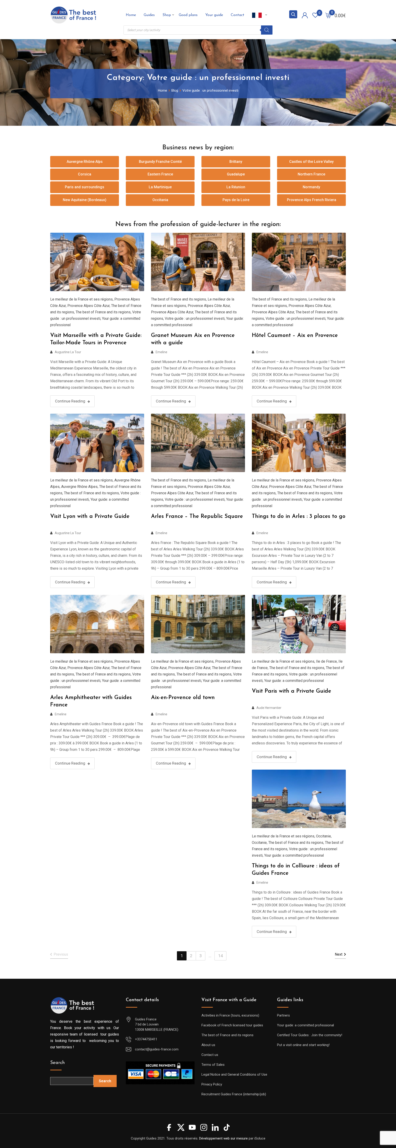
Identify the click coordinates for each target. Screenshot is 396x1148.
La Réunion (235, 187)
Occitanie (323, 836)
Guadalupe (236, 174)
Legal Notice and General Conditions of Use (234, 1074)
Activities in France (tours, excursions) (230, 1015)
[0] (328, 15)
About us (208, 1045)
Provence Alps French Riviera (311, 200)
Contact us (209, 1055)
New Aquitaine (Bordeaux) (84, 200)
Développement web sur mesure (223, 1138)
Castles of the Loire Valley (311, 161)
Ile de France (326, 661)
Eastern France (160, 174)
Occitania (160, 200)
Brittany (235, 161)
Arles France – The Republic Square (197, 516)
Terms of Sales (213, 1065)
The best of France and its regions (103, 312)
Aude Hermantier (268, 708)
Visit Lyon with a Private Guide (89, 516)
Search (57, 1063)
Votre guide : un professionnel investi (195, 318)
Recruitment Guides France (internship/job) (233, 1094)
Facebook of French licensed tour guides (232, 1025)
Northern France (311, 174)
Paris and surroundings (84, 187)
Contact (237, 15)
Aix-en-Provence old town (183, 697)
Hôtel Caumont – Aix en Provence (295, 335)
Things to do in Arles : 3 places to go (298, 516)
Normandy (311, 187)
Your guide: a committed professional (294, 680)
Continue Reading (70, 401)
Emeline (161, 352)
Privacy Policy (211, 1084)
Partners (283, 1015)
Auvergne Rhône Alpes (79, 486)
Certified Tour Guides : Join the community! (309, 1035)
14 (220, 955)
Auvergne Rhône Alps (85, 161)
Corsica (84, 174)
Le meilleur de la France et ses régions (81, 299)
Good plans (188, 15)
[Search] (266, 30)
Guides (149, 15)
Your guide (214, 15)
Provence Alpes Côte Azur (88, 305)
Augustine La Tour (68, 352)
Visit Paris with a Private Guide (291, 691)
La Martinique (160, 187)
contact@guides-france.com (157, 1049)
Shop (166, 15)
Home (131, 15)
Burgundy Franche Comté (160, 161)
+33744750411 (146, 1039)
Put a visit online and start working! (303, 1045)
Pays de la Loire (236, 200)
